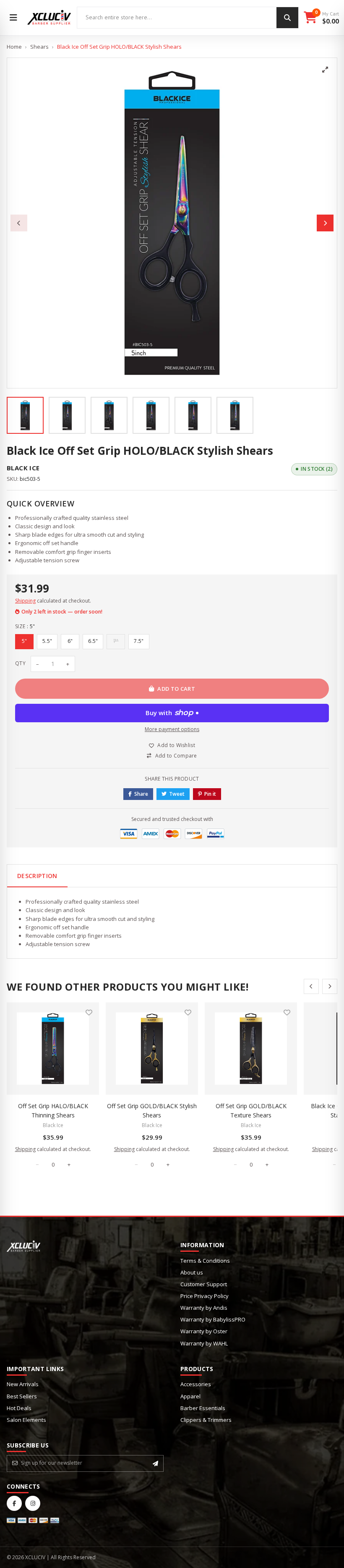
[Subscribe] (155, 1463)
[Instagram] (32, 1503)
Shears (39, 46)
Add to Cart (176, 688)
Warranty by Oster (203, 1331)
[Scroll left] (311, 986)
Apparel (190, 1396)
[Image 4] (151, 415)
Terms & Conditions (205, 1260)
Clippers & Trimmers (206, 1420)
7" (116, 641)
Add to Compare (176, 755)
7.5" (138, 641)
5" (24, 641)
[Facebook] (14, 1503)
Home (14, 46)
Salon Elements (26, 1420)
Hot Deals (19, 1408)
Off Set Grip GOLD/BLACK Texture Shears (251, 1110)
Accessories (195, 1384)
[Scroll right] (329, 986)
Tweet (177, 793)
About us (191, 1272)
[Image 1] (25, 415)
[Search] (287, 17)
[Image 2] (67, 415)
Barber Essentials (202, 1408)
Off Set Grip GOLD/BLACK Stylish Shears (152, 1110)
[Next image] (325, 223)
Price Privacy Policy (204, 1296)
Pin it (210, 793)
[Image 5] (193, 415)
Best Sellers (22, 1396)
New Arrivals (23, 1384)
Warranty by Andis (203, 1307)
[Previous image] (18, 223)
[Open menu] (13, 17)
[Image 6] (234, 415)
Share (141, 793)
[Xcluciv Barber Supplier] (49, 17)
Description (37, 876)
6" (70, 641)
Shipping (25, 600)
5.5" (47, 641)
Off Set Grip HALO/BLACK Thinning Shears (53, 1110)
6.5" (93, 641)
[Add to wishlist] (89, 1012)
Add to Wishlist (176, 745)
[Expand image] (325, 69)
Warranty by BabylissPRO (212, 1319)
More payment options (172, 729)
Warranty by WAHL (204, 1343)
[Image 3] (109, 415)
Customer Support (203, 1284)
